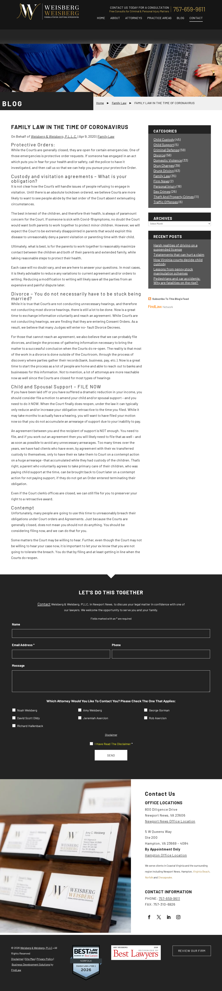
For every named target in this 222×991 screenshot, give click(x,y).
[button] (218, 965)
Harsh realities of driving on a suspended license (175, 247)
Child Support (163, 145)
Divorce (159, 155)
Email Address (23, 645)
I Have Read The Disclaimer (114, 744)
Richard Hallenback (30, 726)
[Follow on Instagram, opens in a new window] (178, 917)
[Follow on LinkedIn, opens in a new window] (168, 917)
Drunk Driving (163, 171)
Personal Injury (164, 186)
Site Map (30, 959)
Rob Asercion (157, 718)
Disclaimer (111, 734)
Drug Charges (163, 165)
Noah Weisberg (27, 710)
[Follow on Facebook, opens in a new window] (149, 917)
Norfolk (149, 877)
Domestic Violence (167, 160)
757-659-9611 (189, 9)
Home (101, 18)
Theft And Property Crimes (173, 197)
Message (18, 665)
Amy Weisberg (92, 710)
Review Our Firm (192, 951)
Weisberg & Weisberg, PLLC (36, 947)
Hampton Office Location (166, 855)
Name (16, 624)
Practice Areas (159, 18)
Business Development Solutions (31, 964)
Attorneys (133, 18)
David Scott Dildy (28, 718)
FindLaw (16, 970)
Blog (180, 18)
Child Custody (163, 139)
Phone (116, 645)
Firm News (161, 181)
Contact (196, 18)
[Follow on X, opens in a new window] (159, 917)
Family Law (106, 136)
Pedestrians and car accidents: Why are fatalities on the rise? (176, 280)
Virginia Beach (201, 871)
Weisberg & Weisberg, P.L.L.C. (54, 136)
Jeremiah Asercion (95, 718)
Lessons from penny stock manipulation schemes (173, 271)
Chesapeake (165, 877)
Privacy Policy (45, 959)
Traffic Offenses (165, 202)
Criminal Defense (166, 150)
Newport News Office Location (170, 821)
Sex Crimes (161, 191)
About (115, 18)
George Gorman (159, 710)
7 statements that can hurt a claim (178, 254)
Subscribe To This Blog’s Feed (170, 298)
